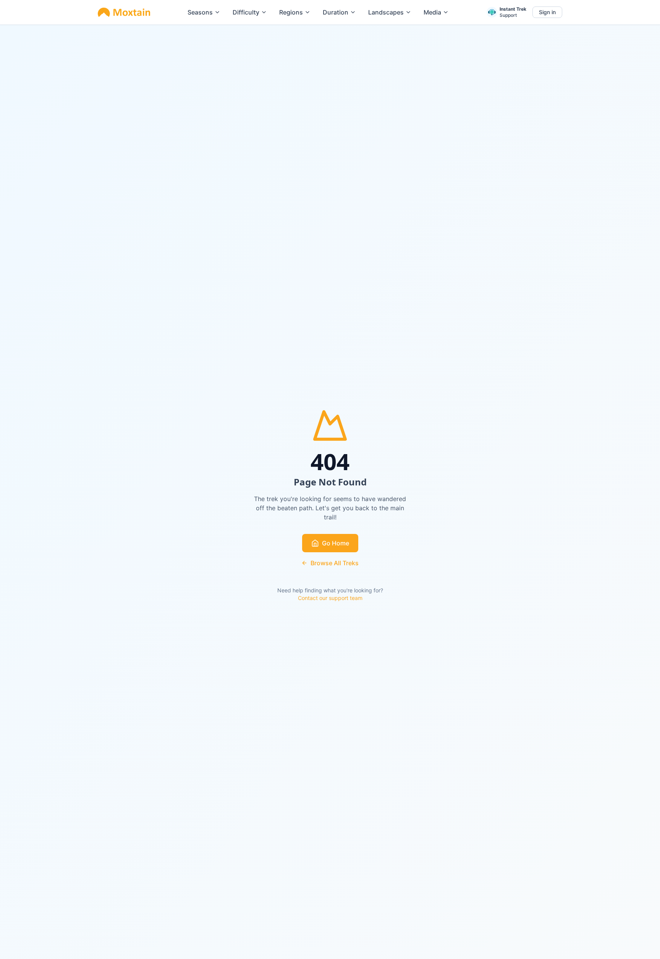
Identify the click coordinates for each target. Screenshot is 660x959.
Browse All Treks (335, 563)
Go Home (335, 543)
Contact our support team (330, 598)
